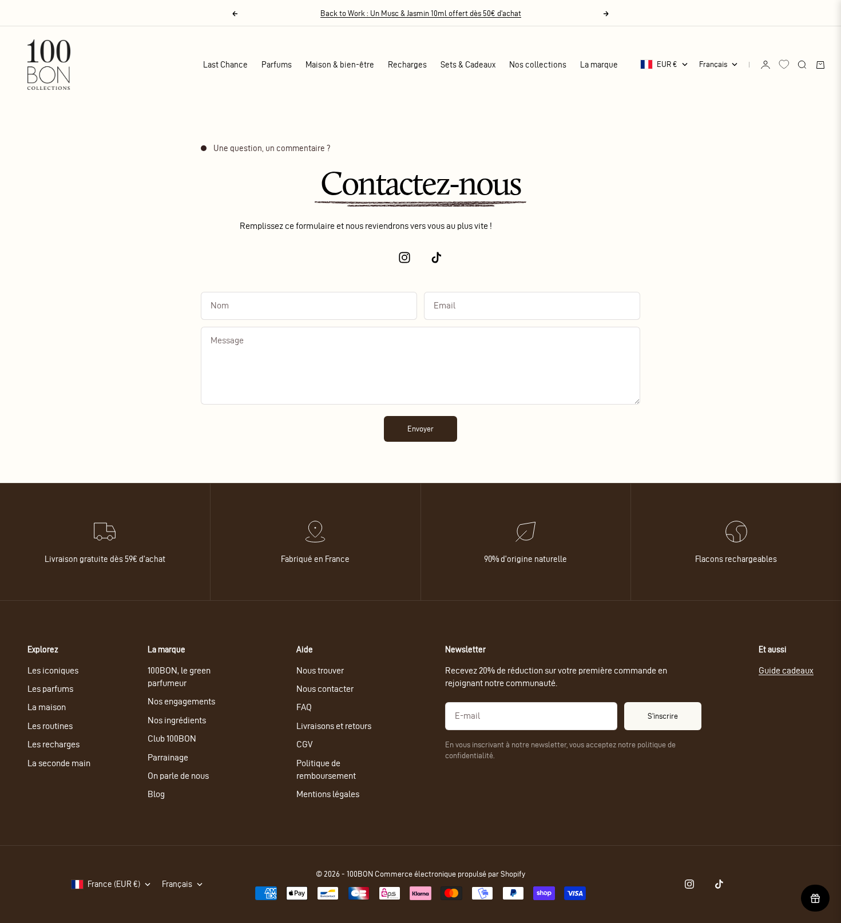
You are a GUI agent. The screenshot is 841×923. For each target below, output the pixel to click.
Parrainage (168, 757)
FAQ (304, 707)
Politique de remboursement (326, 769)
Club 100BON (172, 738)
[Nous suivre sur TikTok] (436, 257)
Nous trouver (320, 670)
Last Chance (225, 64)
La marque (599, 64)
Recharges (407, 64)
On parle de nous (178, 776)
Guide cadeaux (786, 670)
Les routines (50, 726)
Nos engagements (181, 701)
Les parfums (50, 689)
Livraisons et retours (333, 726)
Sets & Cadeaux (468, 64)
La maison (46, 707)
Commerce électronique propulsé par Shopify (450, 874)
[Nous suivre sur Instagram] (404, 257)
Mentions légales (327, 794)
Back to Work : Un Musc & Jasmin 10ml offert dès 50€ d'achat (420, 13)
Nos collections (537, 64)
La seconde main (58, 763)
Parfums (276, 64)
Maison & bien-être (340, 64)
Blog (156, 794)
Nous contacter (325, 689)
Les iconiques (52, 670)
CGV (304, 744)
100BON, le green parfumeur (179, 676)
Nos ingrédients (177, 720)
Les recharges (53, 744)
